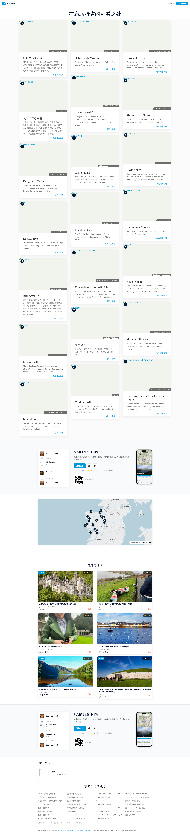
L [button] (96, 533)
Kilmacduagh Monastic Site (92, 287)
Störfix (106, 105)
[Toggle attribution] (150, 542)
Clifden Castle (83, 402)
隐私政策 (81, 830)
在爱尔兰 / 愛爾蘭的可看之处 (48, 797)
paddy (107, 51)
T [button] (103, 517)
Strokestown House (139, 115)
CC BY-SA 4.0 (62, 51)
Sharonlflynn (53, 355)
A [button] (86, 524)
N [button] (85, 525)
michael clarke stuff (51, 412)
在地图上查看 (58, 75)
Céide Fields (82, 172)
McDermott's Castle (139, 339)
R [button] (90, 532)
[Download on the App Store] (89, 465)
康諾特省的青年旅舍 (74, 801)
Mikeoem (106, 223)
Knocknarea (30, 238)
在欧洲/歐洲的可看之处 (46, 794)
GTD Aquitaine (103, 166)
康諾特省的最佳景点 (74, 794)
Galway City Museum (87, 58)
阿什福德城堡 (31, 295)
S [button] (96, 520)
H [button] (95, 529)
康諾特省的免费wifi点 (45, 815)
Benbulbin (29, 419)
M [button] (103, 523)
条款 (64, 830)
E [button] (92, 525)
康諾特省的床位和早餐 (75, 797)
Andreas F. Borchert (103, 280)
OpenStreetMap (136, 542)
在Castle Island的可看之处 (135, 808)
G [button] (101, 511)
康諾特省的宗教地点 (45, 811)
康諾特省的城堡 (43, 808)
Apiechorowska (155, 332)
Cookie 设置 (88, 830)
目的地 (60, 830)
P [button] (104, 520)
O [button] (101, 516)
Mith (159, 220)
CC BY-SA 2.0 (62, 412)
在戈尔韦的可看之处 (132, 801)
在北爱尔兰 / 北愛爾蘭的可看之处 (50, 801)
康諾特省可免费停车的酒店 (77, 804)
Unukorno (54, 289)
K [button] (89, 519)
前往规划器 (182, 3)
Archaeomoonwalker (156, 51)
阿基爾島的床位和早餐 (133, 811)
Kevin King (107, 338)
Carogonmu (53, 51)
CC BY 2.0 (115, 338)
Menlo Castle (31, 362)
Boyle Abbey (134, 169)
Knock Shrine (135, 281)
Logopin (54, 232)
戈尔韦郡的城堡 (131, 815)
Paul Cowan (156, 275)
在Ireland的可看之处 (45, 804)
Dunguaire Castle (34, 181)
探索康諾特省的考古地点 (76, 808)
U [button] (87, 516)
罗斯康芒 (80, 344)
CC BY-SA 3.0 (62, 232)
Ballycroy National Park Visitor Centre (145, 398)
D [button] (100, 512)
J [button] (91, 511)
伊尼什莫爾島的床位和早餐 (135, 804)
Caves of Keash (136, 58)
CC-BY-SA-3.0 (62, 111)
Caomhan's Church (138, 227)
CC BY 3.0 (167, 51)
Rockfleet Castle (85, 230)
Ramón (158, 163)
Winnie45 (157, 108)
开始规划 (79, 466)
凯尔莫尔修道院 (32, 58)
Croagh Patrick (84, 112)
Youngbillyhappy (155, 389)
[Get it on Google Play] (95, 465)
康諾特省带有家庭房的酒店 (47, 818)
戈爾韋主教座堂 (32, 118)
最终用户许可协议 (72, 830)
